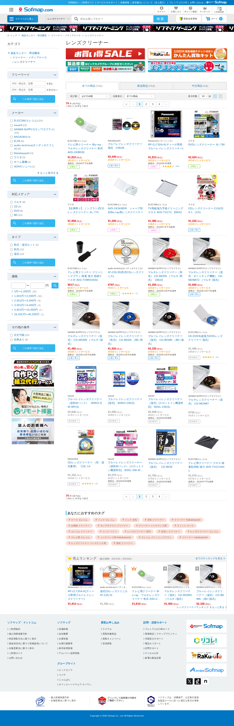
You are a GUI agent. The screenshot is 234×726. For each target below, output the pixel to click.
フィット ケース (185, 525)
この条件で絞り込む (33, 99)
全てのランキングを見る (209, 558)
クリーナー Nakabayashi (187, 520)
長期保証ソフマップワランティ (161, 634)
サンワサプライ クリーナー (114, 525)
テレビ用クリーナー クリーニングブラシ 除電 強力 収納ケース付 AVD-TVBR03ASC (85, 276)
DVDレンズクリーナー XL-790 (206, 144)
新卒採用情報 (66, 648)
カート (216, 18)
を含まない (52, 90)
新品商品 (146, 85)
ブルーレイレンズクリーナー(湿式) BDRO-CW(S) (125, 401)
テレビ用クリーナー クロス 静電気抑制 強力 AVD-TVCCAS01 (206, 467)
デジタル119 (151, 653)
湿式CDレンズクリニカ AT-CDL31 (114, 593)
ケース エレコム (79, 520)
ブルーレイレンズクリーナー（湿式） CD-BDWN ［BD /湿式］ (166, 340)
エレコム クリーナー (81, 531)
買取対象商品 (109, 634)
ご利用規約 (14, 629)
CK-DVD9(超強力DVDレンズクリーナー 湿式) (205, 338)
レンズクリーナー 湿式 (139, 531)
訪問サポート (152, 648)
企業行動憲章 (66, 643)
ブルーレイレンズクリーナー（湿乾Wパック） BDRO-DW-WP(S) (85, 403)
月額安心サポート (154, 638)
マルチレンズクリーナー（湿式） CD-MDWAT (205, 401)
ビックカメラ (66, 670)
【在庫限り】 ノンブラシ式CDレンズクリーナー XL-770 (86, 210)
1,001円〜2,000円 (29, 295)
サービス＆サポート (107, 2)
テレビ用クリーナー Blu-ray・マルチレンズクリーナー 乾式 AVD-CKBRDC (86, 148)
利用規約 (73, 2)
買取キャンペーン (112, 638)
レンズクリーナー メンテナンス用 (88, 543)
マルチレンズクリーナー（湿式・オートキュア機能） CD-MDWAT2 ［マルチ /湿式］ (205, 276)
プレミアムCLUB (178, 2)
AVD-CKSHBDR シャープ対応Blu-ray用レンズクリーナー (125, 210)
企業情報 (63, 638)
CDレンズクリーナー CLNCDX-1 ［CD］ (205, 210)
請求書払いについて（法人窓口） (149, 2)
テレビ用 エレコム (80, 537)
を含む (49, 83)
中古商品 (200, 85)
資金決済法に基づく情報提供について (28, 643)
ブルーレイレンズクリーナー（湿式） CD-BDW (165, 465)
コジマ (62, 675)
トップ (13, 35)
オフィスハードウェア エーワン (75, 684)
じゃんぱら (64, 679)
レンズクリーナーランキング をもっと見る (200, 607)
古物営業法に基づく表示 (21, 648)
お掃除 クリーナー (80, 525)
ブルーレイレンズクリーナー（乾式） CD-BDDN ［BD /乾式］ (125, 340)
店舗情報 (124, 2)
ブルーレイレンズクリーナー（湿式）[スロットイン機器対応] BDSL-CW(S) (165, 403)
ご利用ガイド (87, 2)
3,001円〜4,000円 (28, 305)
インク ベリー (110, 531)
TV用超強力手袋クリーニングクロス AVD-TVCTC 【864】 (165, 210)
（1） (136, 293)
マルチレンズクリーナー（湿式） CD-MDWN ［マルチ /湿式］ (85, 340)
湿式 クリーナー (124, 543)
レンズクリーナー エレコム (204, 531)
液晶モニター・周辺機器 (34, 35)
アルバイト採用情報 (69, 653)
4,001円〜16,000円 (29, 309)
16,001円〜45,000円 (29, 314)
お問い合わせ (197, 2)
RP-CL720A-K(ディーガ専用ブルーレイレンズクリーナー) (166, 146)
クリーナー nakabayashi (195, 537)
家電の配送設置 (153, 658)
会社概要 (63, 634)
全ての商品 (92, 85)
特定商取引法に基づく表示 (22, 638)
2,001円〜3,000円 (28, 300)
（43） (177, 166)
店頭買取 (107, 643)
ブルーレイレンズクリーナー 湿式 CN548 (125, 145)
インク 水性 (131, 520)
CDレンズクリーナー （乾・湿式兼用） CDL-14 (86, 464)
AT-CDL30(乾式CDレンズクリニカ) (126, 274)
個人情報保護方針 (18, 634)
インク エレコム (106, 520)
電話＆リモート (153, 643)
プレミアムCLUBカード (157, 629)
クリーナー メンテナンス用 (153, 525)
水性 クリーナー (155, 520)
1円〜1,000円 (26, 291)
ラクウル (107, 629)
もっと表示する (49, 172)
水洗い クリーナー (170, 531)
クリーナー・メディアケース (66, 35)
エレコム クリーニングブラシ (156, 537)
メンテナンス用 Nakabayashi (115, 537)
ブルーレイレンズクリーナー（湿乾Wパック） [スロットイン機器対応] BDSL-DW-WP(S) (126, 466)
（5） (217, 357)
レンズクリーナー (94, 35)
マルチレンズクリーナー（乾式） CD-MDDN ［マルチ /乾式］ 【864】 (165, 276)
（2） (96, 484)
